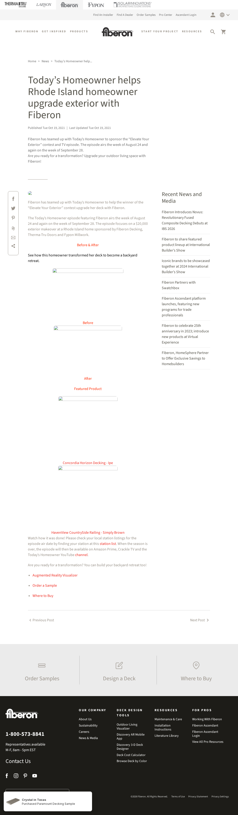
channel (81, 554)
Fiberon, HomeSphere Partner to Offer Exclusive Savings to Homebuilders (185, 358)
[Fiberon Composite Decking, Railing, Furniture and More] (117, 32)
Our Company (92, 710)
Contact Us (18, 761)
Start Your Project (159, 31)
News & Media (88, 738)
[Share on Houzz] (13, 228)
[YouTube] (34, 776)
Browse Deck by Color (132, 761)
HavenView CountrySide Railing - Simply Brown (88, 532)
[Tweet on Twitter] (13, 209)
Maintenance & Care (168, 719)
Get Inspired (54, 31)
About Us (85, 719)
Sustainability (88, 726)
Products (79, 31)
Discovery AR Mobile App (131, 737)
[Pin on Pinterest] (13, 218)
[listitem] (40, 670)
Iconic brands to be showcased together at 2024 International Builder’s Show (186, 266)
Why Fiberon (27, 31)
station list (108, 543)
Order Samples (146, 15)
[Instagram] (16, 776)
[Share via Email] (13, 237)
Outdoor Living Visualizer (127, 727)
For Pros (202, 710)
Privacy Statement (198, 796)
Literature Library (167, 736)
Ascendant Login (186, 15)
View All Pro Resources (207, 742)
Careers (84, 732)
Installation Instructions (163, 728)
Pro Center (165, 15)
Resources (192, 31)
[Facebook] (7, 776)
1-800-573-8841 (25, 734)
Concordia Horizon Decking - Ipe (88, 462)
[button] (212, 31)
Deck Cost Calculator (131, 755)
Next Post (197, 620)
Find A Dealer (125, 15)
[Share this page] (13, 247)
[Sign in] (213, 15)
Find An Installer (103, 15)
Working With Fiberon (207, 719)
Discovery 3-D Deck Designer (130, 747)
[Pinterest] (25, 776)
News (45, 61)
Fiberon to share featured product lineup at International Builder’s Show (186, 245)
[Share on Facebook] (13, 199)
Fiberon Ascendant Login (205, 734)
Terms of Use (178, 796)
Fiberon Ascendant (205, 726)
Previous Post (43, 620)
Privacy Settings (220, 796)
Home (32, 61)
